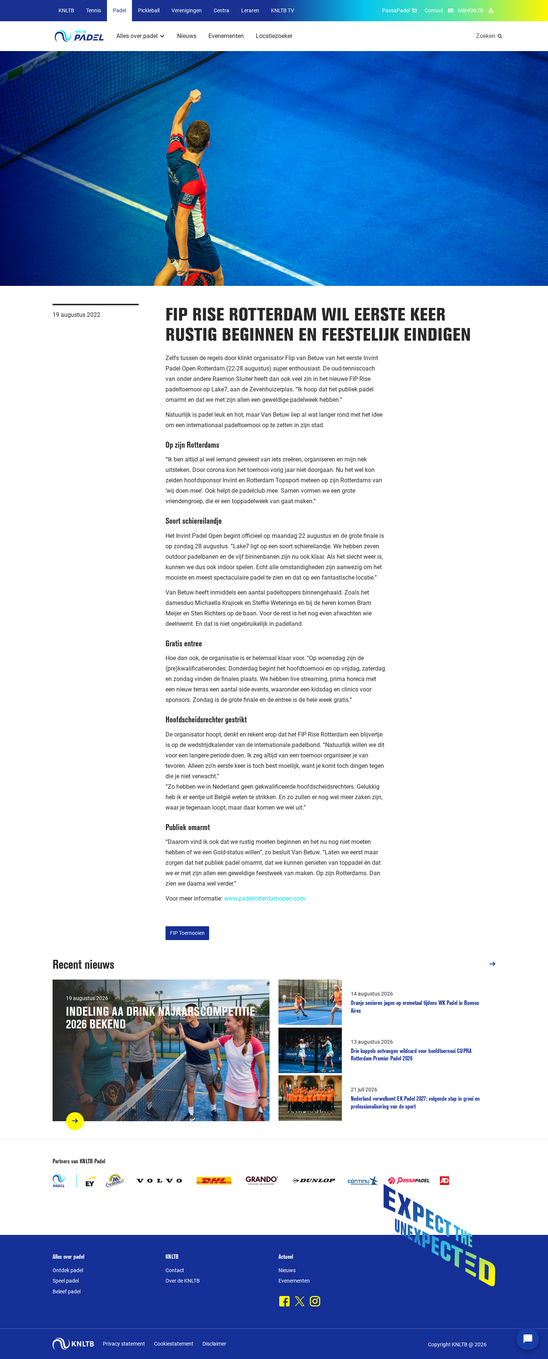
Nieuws (186, 36)
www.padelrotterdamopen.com (264, 898)
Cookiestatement (173, 1344)
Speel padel (66, 1281)
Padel (119, 10)
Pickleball (149, 10)
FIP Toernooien (187, 933)
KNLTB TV (282, 10)
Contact (434, 10)
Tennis (93, 10)
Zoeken (485, 36)
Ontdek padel (68, 1270)
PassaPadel (396, 10)
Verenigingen (186, 10)
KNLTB (66, 10)
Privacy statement (124, 1344)
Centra (221, 10)
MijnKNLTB (471, 10)
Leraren (250, 10)
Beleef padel (67, 1292)
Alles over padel (137, 36)
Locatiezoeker (274, 36)
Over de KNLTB (183, 1281)
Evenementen (226, 36)
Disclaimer (214, 1344)
